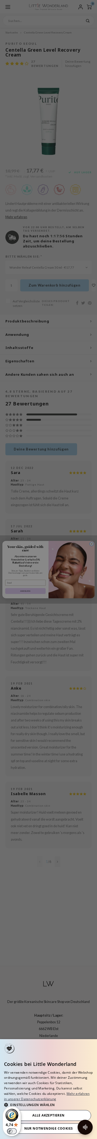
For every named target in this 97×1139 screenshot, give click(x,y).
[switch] (12, 1131)
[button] (48, 1105)
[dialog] (48, 1089)
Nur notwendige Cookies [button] (48, 1128)
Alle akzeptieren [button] (48, 1115)
